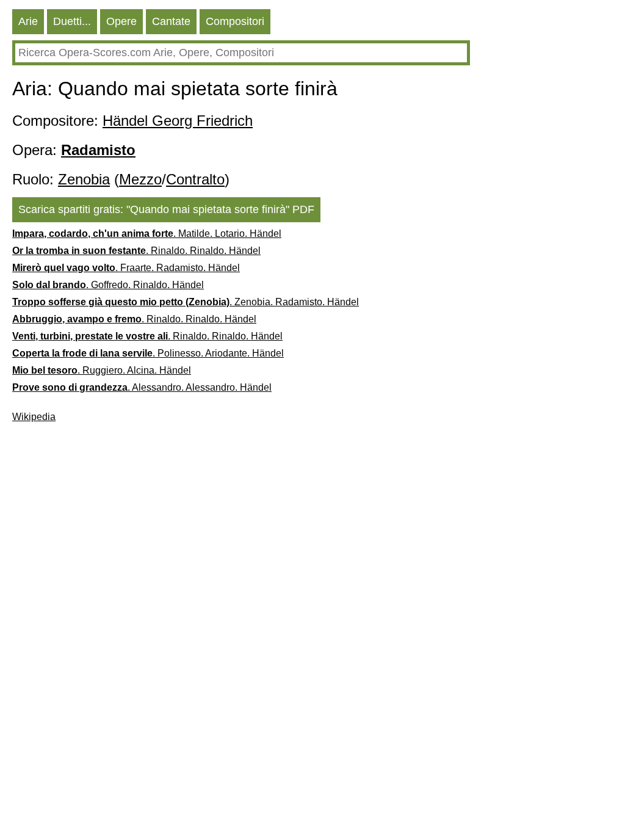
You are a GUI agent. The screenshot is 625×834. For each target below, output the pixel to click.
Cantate (171, 21)
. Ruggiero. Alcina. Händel (101, 370)
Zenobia (84, 179)
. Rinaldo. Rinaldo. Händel (136, 250)
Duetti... (72, 21)
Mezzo (140, 179)
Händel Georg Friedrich (178, 120)
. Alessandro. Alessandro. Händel (142, 387)
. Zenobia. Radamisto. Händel (185, 302)
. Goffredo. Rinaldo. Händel (108, 285)
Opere (121, 21)
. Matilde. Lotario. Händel (146, 233)
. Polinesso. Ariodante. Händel (148, 353)
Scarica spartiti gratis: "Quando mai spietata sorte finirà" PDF (166, 209)
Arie (28, 21)
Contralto (195, 179)
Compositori (235, 21)
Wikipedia (34, 417)
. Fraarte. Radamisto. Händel (126, 268)
